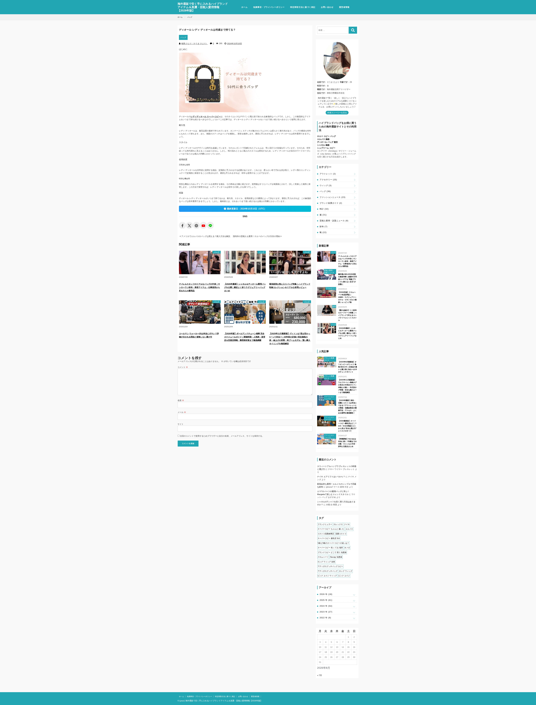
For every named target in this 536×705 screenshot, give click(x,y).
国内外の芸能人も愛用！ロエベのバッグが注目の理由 (256, 236)
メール (182, 412)
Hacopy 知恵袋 (336, 557)
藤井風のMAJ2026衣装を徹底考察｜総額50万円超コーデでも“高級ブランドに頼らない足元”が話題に (347, 279)
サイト (180, 424)
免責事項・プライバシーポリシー (269, 7)
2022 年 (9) (325, 618)
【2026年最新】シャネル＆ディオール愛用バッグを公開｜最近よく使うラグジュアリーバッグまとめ (245, 287)
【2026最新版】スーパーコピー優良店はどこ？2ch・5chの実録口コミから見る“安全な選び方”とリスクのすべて (347, 426)
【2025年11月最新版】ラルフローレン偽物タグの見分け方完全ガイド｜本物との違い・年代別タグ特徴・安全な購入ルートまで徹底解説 (347, 386)
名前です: (321, 82)
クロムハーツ (323, 557)
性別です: (321, 86)
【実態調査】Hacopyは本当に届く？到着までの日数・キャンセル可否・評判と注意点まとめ (347, 442)
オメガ (347, 548)
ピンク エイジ (344, 576)
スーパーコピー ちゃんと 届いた (331, 529)
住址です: (321, 93)
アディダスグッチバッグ (328, 571)
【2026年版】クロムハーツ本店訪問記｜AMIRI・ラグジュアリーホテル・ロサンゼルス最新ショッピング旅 (347, 297)
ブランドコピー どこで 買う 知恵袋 (332, 552)
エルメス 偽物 (323, 139)
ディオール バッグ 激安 (327, 142)
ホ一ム (244, 7)
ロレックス (338, 524)
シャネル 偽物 (323, 145)
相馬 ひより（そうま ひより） (194, 43)
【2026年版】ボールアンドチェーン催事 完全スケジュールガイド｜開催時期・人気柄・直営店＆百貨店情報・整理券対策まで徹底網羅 (244, 336)
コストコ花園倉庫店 (326, 534)
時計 (324, 209)
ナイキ (347, 524)
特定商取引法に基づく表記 (302, 7)
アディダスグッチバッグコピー (330, 566)
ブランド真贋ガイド (331, 203)
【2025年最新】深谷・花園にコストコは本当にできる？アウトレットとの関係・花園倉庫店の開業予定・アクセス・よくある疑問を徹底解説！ (347, 406)
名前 (181, 400)
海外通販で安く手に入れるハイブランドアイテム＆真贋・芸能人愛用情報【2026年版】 (203, 7)
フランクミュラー (325, 524)
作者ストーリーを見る (337, 112)
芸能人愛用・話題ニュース (334, 221)
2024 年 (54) (326, 606)
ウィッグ (326, 185)
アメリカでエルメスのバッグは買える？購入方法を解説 (205, 236)
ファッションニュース (332, 197)
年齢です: (344, 82)
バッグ (183, 37)
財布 (323, 226)
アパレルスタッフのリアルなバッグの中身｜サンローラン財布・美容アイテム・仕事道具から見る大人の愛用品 (199, 287)
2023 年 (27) (326, 612)
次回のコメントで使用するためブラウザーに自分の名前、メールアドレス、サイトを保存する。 (222, 436)
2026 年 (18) (326, 594)
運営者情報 (344, 7)
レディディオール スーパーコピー (206, 116)
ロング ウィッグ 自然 (326, 562)
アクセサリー (328, 179)
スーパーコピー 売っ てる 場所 (330, 548)
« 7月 (319, 675)
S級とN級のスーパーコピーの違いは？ (333, 543)
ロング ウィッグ (345, 571)
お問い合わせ (327, 7)
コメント (183, 367)
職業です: (321, 89)
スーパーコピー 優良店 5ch (329, 538)
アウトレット (328, 174)
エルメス (349, 529)
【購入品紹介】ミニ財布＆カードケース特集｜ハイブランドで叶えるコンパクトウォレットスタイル (347, 315)
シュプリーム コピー (326, 148)
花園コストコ (340, 534)
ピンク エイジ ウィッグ (327, 576)
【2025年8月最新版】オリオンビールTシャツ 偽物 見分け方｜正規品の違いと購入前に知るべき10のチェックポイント (347, 367)
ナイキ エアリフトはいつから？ (331, 476)
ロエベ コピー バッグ (326, 136)
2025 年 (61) (326, 600)
